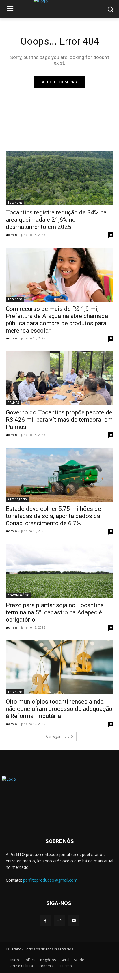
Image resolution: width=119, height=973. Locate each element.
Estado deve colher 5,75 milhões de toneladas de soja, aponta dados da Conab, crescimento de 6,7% (53, 516)
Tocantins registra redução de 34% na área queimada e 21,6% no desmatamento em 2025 (56, 219)
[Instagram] (59, 920)
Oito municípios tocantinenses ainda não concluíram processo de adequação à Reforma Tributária (59, 708)
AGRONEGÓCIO (18, 595)
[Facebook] (45, 920)
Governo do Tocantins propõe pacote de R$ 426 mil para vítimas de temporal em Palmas (59, 419)
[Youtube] (73, 920)
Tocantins (15, 203)
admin (11, 234)
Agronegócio (17, 499)
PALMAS (13, 403)
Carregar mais (57, 736)
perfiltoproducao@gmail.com (50, 880)
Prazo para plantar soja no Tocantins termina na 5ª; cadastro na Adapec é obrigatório (55, 612)
